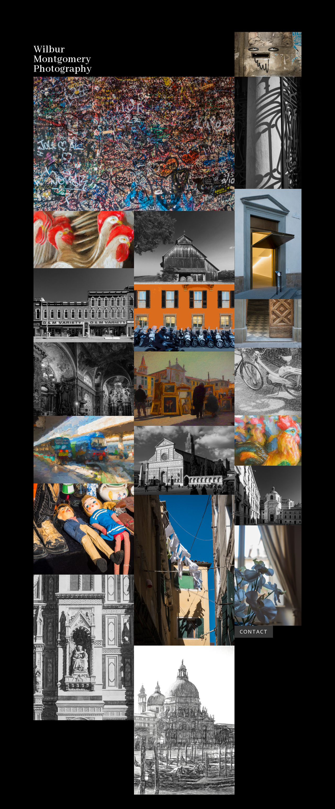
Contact (254, 631)
